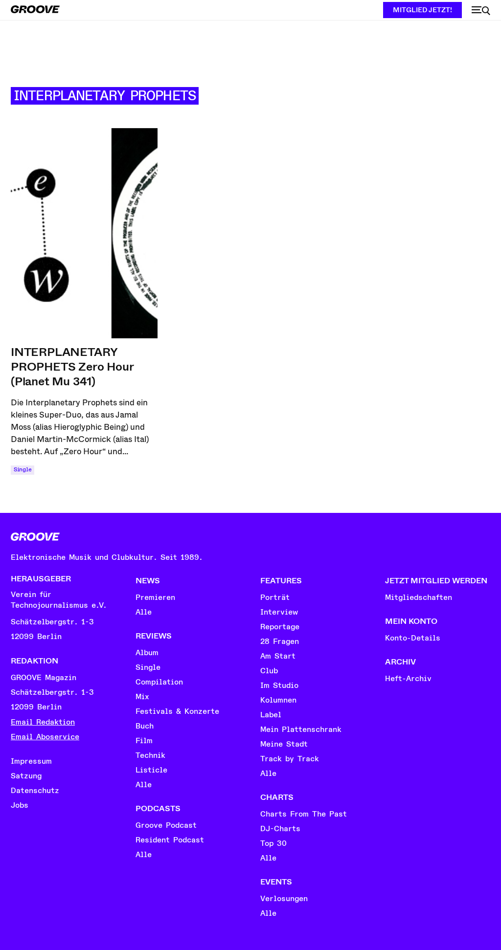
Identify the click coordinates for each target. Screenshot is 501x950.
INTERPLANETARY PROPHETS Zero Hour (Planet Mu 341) (72, 367)
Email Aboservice (45, 737)
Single (22, 469)
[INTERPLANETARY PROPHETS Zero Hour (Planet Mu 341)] (84, 233)
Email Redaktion (43, 722)
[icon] (481, 10)
